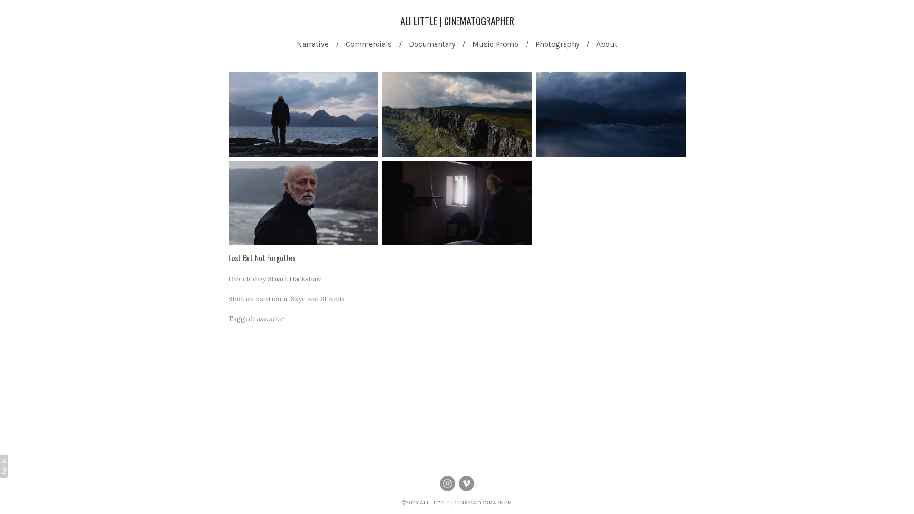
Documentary (432, 44)
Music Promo (495, 44)
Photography (557, 44)
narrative (270, 319)
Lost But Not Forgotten (262, 258)
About (606, 44)
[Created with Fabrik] (4, 466)
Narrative (312, 44)
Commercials (369, 44)
